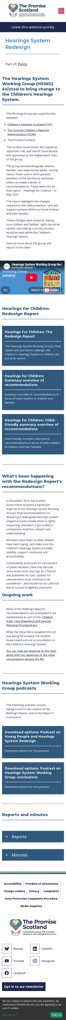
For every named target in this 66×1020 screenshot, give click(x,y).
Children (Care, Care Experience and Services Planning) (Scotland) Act (29, 621)
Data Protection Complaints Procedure (31, 898)
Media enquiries (31, 906)
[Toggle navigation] (61, 11)
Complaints (51, 891)
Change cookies (14, 891)
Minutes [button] (19, 855)
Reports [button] (19, 836)
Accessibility (12, 883)
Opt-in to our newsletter (23, 986)
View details (9, 1014)
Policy (22, 64)
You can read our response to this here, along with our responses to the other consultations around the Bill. (31, 655)
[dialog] (33, 1008)
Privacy (34, 891)
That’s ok (56, 1014)
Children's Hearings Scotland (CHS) (29, 124)
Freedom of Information (42, 883)
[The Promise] (27, 10)
